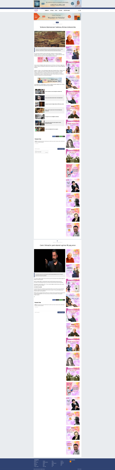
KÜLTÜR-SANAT (67, 10)
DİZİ (52, 466)
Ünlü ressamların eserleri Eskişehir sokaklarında (53, 91)
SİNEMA (53, 464)
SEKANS (44, 463)
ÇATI (61, 465)
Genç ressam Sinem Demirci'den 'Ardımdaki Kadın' (54, 97)
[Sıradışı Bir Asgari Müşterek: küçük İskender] (72, 96)
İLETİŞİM (40, 8)
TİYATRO (60, 10)
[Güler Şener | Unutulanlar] (57, 3)
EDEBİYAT (47, 10)
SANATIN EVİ (62, 462)
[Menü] (79, 10)
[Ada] (72, 67)
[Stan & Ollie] (72, 185)
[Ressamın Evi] (72, 170)
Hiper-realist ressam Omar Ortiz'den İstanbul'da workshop (53, 110)
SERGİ (61, 464)
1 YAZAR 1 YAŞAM (36, 466)
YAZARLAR (36, 8)
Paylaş (54, 136)
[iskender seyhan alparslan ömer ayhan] (50, 80)
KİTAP (56, 10)
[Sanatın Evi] (50, 59)
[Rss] (70, 461)
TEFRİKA (53, 462)
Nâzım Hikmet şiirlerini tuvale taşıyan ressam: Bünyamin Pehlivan (53, 123)
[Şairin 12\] (72, 229)
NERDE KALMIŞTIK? (54, 463)
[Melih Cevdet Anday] (72, 214)
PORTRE (53, 465)
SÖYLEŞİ (51, 10)
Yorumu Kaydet (61, 148)
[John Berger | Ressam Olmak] (72, 37)
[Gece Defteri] (73, 300)
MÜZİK (43, 464)
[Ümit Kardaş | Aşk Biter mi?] (72, 155)
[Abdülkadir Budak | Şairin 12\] (73, 418)
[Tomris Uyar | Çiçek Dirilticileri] (73, 359)
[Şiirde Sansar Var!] (72, 126)
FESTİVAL (35, 465)
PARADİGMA (35, 464)
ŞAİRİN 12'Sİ (62, 463)
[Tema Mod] (80, 10)
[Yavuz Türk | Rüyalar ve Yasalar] (57, 16)
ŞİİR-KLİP (35, 463)
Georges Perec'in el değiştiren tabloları (52, 116)
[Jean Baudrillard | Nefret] (72, 111)
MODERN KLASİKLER (45, 462)
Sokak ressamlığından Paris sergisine (51, 129)
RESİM (57, 22)
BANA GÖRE (44, 466)
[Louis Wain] (72, 52)
